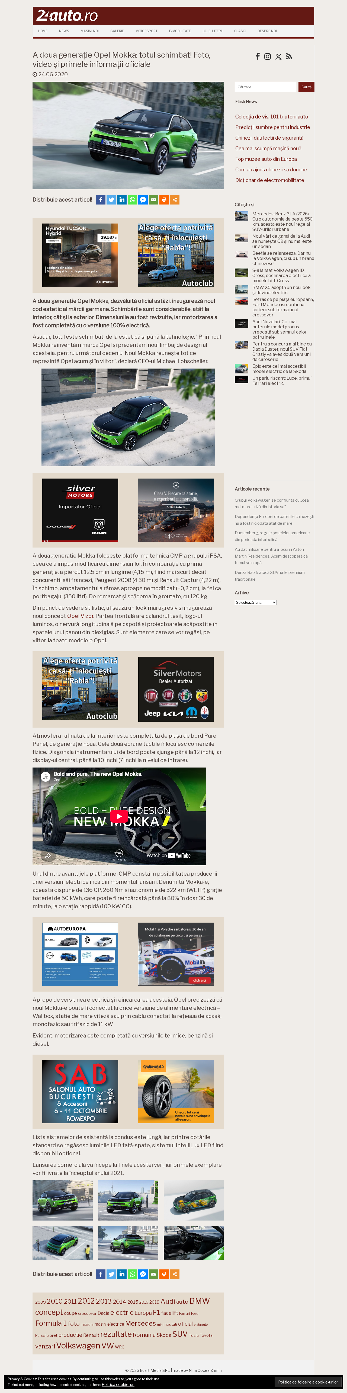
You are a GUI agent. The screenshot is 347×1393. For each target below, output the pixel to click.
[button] (63, 1200)
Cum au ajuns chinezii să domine (271, 169)
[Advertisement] (275, 436)
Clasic (240, 31)
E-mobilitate (180, 31)
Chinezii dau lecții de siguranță (269, 138)
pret (53, 1335)
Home (42, 31)
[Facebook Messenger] (143, 200)
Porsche (42, 1336)
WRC (119, 1347)
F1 (156, 1312)
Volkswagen (78, 1345)
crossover (87, 1313)
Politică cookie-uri (118, 1384)
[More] (174, 200)
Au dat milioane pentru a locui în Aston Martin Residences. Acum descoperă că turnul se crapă (271, 556)
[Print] (164, 200)
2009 (40, 1302)
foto (74, 1323)
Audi (167, 1301)
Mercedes (140, 1323)
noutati (171, 1324)
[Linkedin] (122, 200)
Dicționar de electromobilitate (269, 180)
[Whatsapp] (132, 200)
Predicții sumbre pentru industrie (272, 127)
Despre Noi (267, 31)
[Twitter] (111, 200)
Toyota (206, 1335)
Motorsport (147, 31)
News (64, 31)
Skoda (164, 1335)
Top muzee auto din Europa (266, 159)
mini (160, 1324)
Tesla (194, 1335)
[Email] (153, 200)
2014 (119, 1301)
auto (182, 1301)
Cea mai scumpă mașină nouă (268, 148)
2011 (70, 1301)
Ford (194, 1314)
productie (70, 1335)
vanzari (45, 1346)
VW (107, 1346)
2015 (132, 1302)
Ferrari (184, 1313)
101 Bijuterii (213, 31)
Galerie (117, 31)
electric (121, 1312)
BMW (199, 1301)
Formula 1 (51, 1323)
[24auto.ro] (66, 23)
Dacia (103, 1313)
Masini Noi (90, 31)
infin (218, 1370)
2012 (86, 1301)
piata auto (201, 1324)
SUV (180, 1334)
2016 (143, 1302)
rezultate (116, 1334)
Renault (91, 1335)
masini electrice (109, 1324)
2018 (154, 1302)
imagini (87, 1324)
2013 (104, 1301)
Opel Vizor (80, 616)
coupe (70, 1313)
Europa (143, 1313)
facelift (169, 1313)
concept (49, 1312)
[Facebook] (100, 200)
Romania (144, 1334)
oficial (185, 1323)
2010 (55, 1301)
